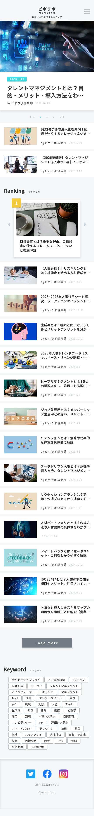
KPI (41, 722)
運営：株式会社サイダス (47, 784)
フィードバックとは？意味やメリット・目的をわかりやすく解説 (65, 553)
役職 (14, 741)
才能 (54, 704)
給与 (30, 710)
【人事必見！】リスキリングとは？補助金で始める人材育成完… (65, 270)
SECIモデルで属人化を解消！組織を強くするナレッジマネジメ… (65, 131)
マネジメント (69, 692)
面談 (47, 741)
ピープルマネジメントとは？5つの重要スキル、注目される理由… (65, 383)
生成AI (16, 710)
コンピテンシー (22, 722)
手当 (14, 704)
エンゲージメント (50, 698)
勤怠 (77, 728)
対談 (41, 704)
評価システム (59, 722)
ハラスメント (33, 735)
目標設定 (31, 741)
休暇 (44, 710)
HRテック (79, 680)
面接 (57, 710)
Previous (30, 117)
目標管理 (69, 716)
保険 (14, 735)
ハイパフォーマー (23, 692)
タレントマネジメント (64, 686)
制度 (28, 704)
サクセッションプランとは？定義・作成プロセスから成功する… (65, 496)
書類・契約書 (77, 735)
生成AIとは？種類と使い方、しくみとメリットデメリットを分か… (65, 327)
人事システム (47, 716)
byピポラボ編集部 (20, 103)
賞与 (72, 698)
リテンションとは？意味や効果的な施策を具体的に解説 (65, 440)
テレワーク (46, 728)
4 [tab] (53, 117)
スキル (69, 704)
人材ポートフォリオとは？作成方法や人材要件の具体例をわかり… (65, 524)
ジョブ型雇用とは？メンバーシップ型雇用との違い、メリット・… (65, 411)
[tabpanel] (47, 65)
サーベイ (36, 686)
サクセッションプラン (26, 680)
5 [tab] (60, 117)
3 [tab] (47, 117)
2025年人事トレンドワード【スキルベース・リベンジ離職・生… (65, 355)
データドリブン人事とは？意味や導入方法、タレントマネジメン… (65, 468)
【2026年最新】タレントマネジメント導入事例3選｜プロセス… (65, 159)
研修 (28, 698)
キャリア (48, 692)
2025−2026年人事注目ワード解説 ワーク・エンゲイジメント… (65, 298)
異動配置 (17, 686)
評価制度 (17, 747)
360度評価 (37, 747)
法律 (64, 728)
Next (63, 117)
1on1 (15, 698)
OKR (60, 741)
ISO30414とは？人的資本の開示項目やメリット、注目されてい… (65, 581)
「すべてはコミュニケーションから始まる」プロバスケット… (45, 91)
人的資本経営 (56, 680)
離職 (28, 716)
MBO (74, 741)
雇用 (14, 716)
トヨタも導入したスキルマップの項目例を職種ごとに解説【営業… (65, 609)
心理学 (72, 710)
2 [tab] (40, 117)
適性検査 (55, 735)
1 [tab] (34, 117)
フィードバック (22, 728)
